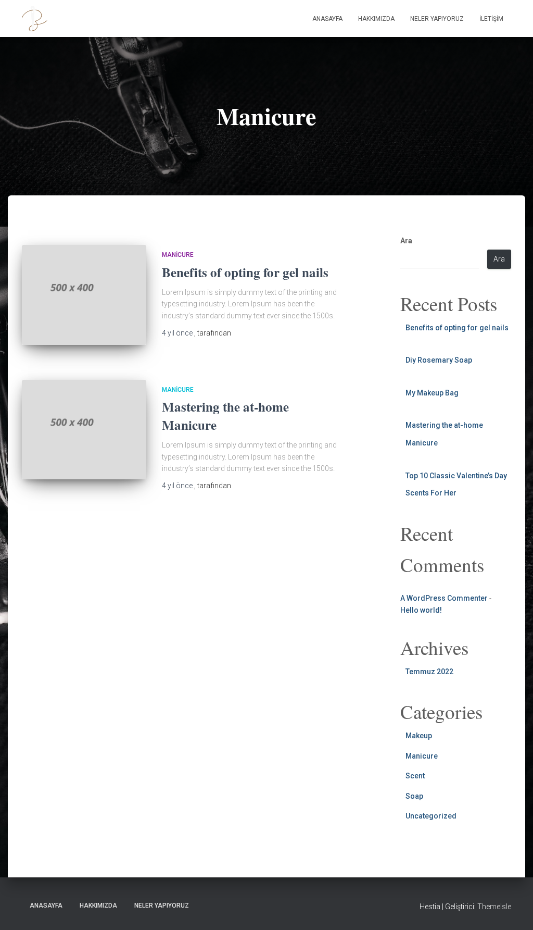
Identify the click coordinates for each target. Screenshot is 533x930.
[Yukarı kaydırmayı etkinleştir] (512, 909)
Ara (406, 241)
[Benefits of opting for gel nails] (84, 295)
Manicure (178, 254)
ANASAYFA (327, 18)
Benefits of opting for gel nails (245, 272)
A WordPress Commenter (444, 598)
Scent (415, 776)
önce (178, 333)
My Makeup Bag (432, 393)
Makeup (418, 735)
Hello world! (421, 610)
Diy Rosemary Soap (438, 360)
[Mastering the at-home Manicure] (84, 430)
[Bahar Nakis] (34, 19)
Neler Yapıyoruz (437, 18)
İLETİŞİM (491, 18)
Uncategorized (430, 816)
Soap (414, 796)
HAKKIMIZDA (376, 18)
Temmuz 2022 (429, 671)
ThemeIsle (494, 906)
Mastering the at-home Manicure (225, 416)
